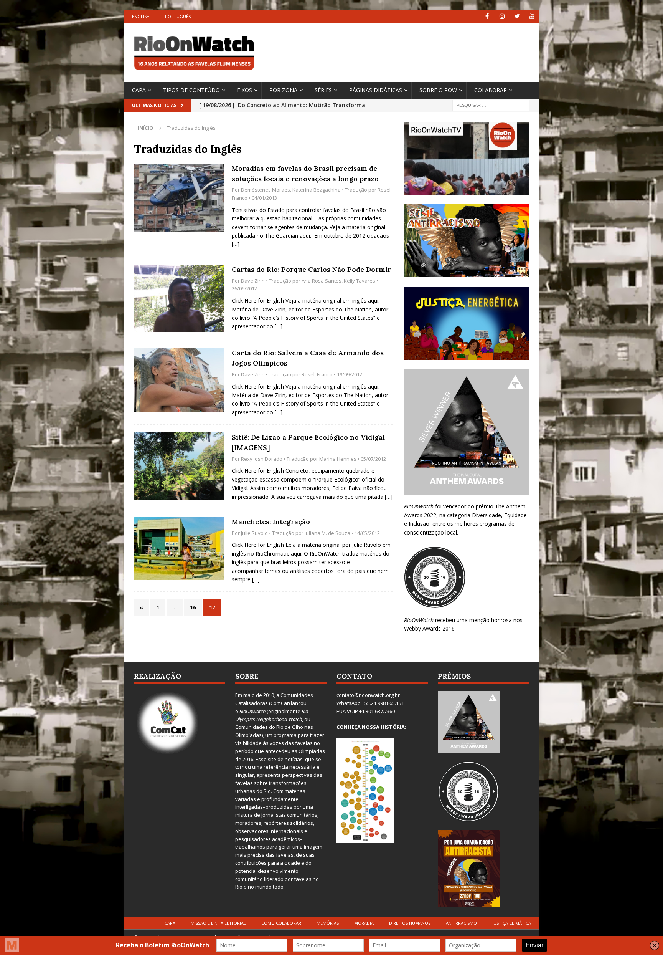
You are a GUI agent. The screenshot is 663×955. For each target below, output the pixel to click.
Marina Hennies (337, 458)
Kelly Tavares (359, 280)
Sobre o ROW (438, 90)
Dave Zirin (253, 280)
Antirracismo (461, 923)
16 (193, 607)
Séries (323, 90)
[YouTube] (532, 16)
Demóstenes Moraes (265, 189)
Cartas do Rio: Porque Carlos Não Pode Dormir (311, 269)
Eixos (244, 90)
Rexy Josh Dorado (261, 458)
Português (178, 16)
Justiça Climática (511, 923)
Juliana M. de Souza (327, 533)
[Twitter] (517, 16)
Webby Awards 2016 (429, 628)
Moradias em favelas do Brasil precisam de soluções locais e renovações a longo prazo (305, 173)
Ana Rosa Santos (321, 280)
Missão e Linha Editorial (218, 923)
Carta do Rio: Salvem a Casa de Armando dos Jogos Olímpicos (308, 357)
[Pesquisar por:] (490, 104)
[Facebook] (487, 16)
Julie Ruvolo (254, 533)
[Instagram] (502, 16)
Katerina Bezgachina (316, 189)
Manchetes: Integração (271, 521)
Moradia (364, 923)
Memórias (328, 923)
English (141, 16)
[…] (235, 244)
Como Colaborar (281, 923)
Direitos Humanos (409, 923)
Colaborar (490, 90)
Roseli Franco (317, 374)
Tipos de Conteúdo (191, 90)
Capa (139, 90)
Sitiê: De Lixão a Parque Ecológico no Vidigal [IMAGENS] (308, 442)
